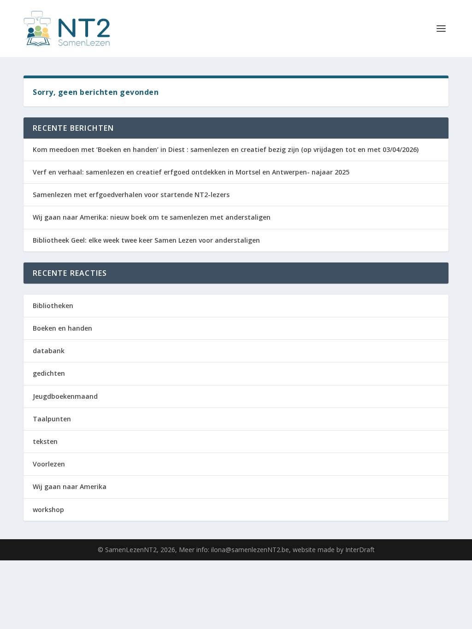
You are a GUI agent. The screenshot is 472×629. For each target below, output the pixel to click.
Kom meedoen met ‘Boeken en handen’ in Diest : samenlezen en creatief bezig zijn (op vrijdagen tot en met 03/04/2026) (226, 149)
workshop (48, 509)
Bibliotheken (53, 305)
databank (49, 350)
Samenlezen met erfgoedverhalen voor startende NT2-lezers (131, 194)
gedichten (49, 373)
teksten (45, 441)
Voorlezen (49, 464)
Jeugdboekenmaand (65, 396)
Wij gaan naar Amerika (69, 486)
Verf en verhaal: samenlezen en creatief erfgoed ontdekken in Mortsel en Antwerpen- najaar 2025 (191, 172)
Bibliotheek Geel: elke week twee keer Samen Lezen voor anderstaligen (146, 240)
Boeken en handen (62, 328)
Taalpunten (52, 418)
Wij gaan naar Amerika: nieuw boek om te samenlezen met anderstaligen (152, 217)
